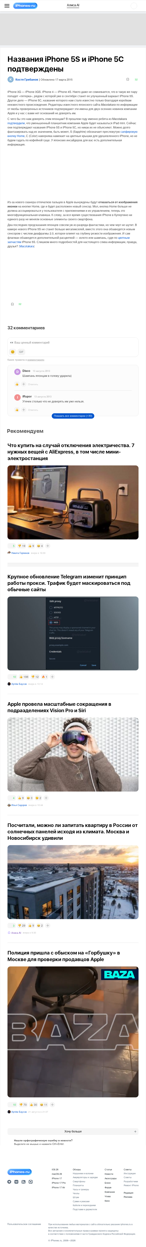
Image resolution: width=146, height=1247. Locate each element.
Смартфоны (79, 1181)
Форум (108, 1187)
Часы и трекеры (81, 1189)
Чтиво (108, 1196)
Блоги (108, 1182)
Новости (109, 1173)
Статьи (108, 1169)
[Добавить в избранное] (127, 79)
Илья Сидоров (19, 805)
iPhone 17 (57, 1178)
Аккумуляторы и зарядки (85, 1177)
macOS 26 (57, 1173)
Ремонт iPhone (131, 1185)
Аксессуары (111, 1178)
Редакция (128, 1192)
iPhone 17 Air (58, 1187)
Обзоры (77, 1169)
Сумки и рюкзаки (81, 1201)
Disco (26, 371)
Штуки (76, 1197)
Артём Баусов (19, 684)
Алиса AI (16, 932)
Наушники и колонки (83, 1173)
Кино (107, 1200)
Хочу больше (73, 1131)
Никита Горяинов (20, 553)
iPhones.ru (56, 1240)
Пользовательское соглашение (24, 1224)
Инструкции (130, 1173)
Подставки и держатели (85, 1209)
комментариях (35, 359)
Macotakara (27, 246)
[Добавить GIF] (21, 352)
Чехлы (76, 1193)
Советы (128, 1169)
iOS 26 (55, 1169)
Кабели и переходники (84, 1205)
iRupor (27, 396)
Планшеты (78, 1185)
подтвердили (16, 123)
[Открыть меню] (6, 6)
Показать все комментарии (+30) (73, 415)
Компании (110, 1191)
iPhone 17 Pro (59, 1182)
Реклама (128, 1196)
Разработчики (131, 1181)
